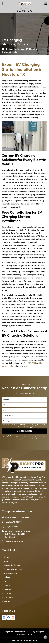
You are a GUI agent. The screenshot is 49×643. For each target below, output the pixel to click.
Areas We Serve (10, 573)
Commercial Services (13, 569)
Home (6, 557)
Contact (7, 593)
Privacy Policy (42, 425)
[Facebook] (8, 617)
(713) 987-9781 (24, 11)
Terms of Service (23, 427)
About (6, 561)
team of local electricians (28, 105)
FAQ (5, 581)
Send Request (23, 431)
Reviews (7, 589)
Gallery (7, 577)
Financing (8, 585)
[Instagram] (13, 617)
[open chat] (44, 638)
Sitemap (7, 601)
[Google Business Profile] (4, 617)
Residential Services (15, 49)
